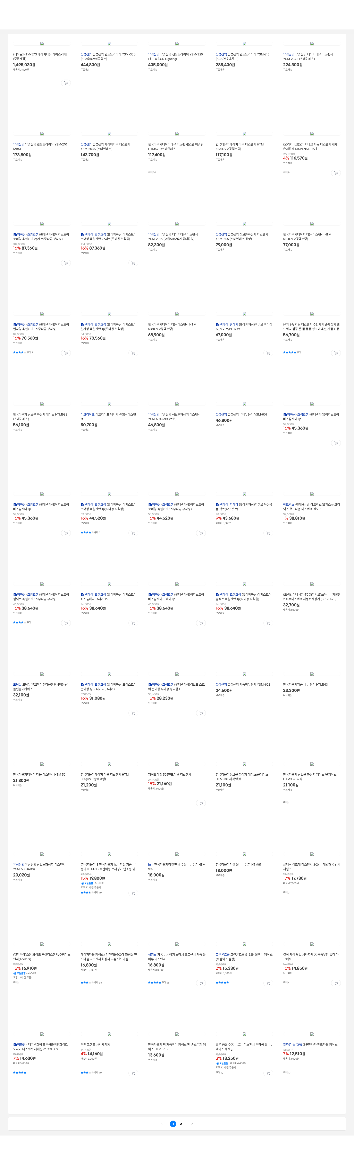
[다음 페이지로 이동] (192, 1124)
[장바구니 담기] (66, 83)
